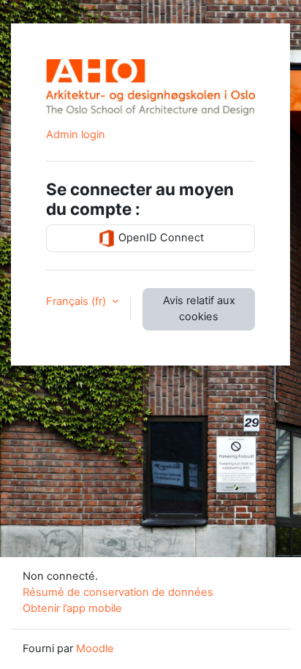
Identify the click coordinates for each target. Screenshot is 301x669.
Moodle (95, 648)
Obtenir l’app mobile (72, 608)
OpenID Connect (159, 237)
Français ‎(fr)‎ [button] (77, 301)
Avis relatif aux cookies (199, 308)
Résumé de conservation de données (118, 592)
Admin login (75, 134)
